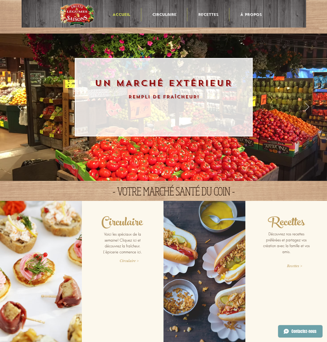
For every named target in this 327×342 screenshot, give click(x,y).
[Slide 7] (171, 172)
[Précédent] (20, 107)
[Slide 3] (156, 172)
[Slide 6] (167, 172)
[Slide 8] (174, 172)
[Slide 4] (160, 172)
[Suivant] (307, 107)
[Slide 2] (152, 172)
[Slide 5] (164, 172)
